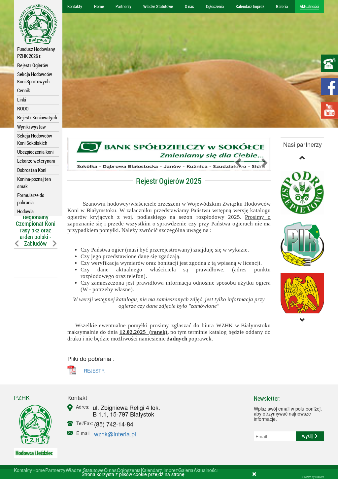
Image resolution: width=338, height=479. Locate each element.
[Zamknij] (254, 474)
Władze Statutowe (158, 6)
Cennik (23, 90)
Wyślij (308, 436)
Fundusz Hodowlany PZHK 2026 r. (36, 52)
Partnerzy (123, 6)
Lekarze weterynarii (36, 160)
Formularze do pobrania (30, 198)
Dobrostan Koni (31, 170)
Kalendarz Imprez (250, 6)
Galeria (282, 6)
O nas (189, 6)
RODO (23, 108)
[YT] (329, 110)
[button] (17, 258)
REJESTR (94, 370)
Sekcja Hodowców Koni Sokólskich (34, 139)
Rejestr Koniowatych (37, 117)
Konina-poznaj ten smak (34, 182)
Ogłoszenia (215, 6)
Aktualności (309, 6)
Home (99, 6)
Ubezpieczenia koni (35, 151)
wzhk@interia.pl (115, 433)
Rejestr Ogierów (32, 65)
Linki (21, 99)
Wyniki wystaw (31, 126)
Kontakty (74, 6)
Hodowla (25, 211)
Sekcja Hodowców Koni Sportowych (34, 77)
